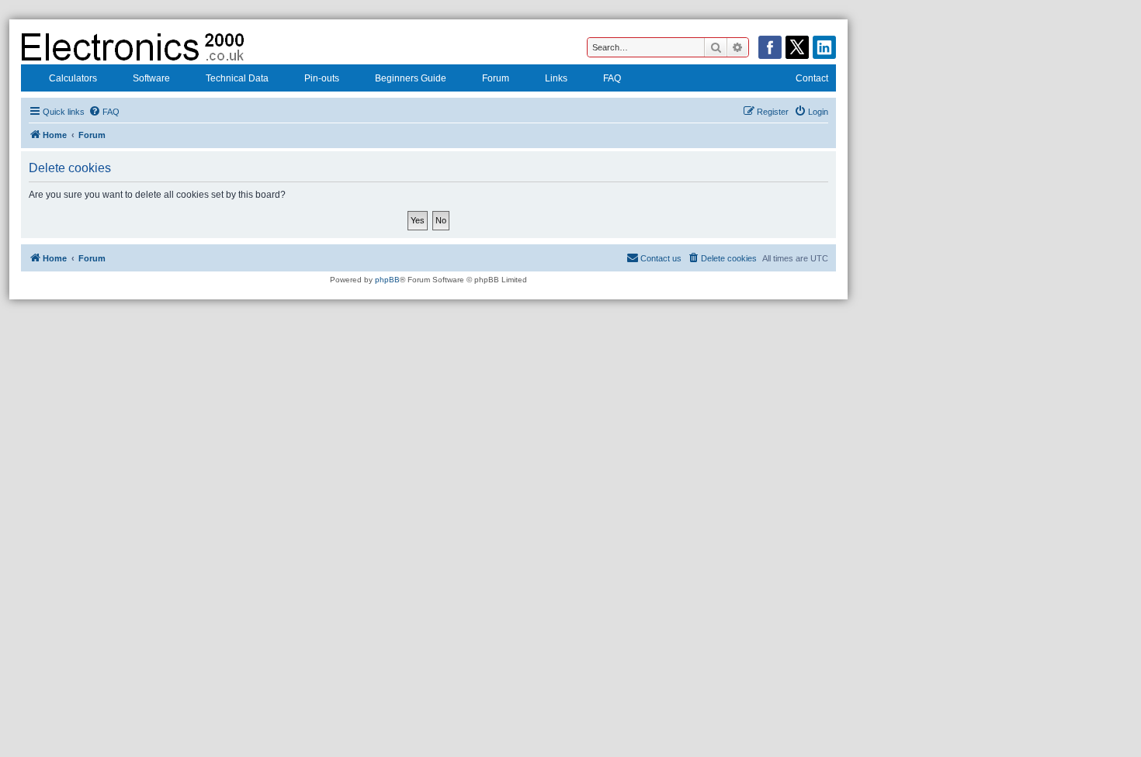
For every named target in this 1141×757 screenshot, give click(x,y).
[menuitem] (104, 111)
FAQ (612, 78)
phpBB (387, 279)
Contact (812, 78)
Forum (495, 78)
